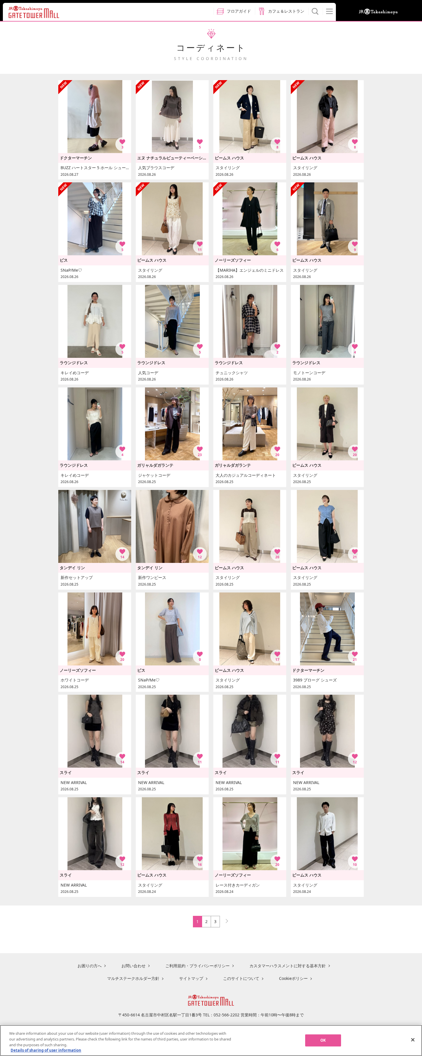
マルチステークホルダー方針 (133, 978)
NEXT (224, 919)
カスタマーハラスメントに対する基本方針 (287, 965)
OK (323, 1040)
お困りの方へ (90, 965)
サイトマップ (191, 978)
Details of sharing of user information (46, 1050)
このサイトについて (241, 978)
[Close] (412, 1039)
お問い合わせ (133, 965)
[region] (211, 1040)
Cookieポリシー (293, 978)
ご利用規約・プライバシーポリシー (197, 965)
